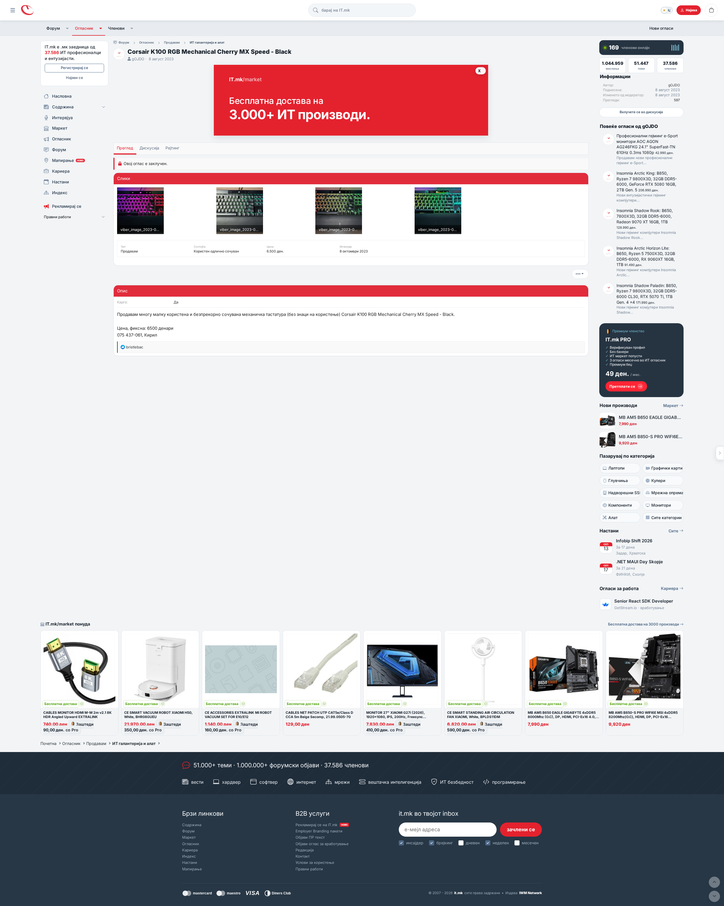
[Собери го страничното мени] (13, 10)
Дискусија (149, 147)
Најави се (74, 77)
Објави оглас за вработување (322, 843)
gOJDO (138, 59)
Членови (116, 28)
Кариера (670, 588)
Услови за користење (315, 862)
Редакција (305, 850)
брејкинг (444, 842)
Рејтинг (172, 147)
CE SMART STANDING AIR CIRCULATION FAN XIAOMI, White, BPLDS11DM (480, 714)
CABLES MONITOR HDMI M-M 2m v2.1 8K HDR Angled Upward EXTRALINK (77, 714)
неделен (501, 842)
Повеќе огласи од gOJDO (629, 126)
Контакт (303, 856)
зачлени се (521, 829)
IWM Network (530, 893)
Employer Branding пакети (319, 831)
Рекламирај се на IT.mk (322, 825)
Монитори (661, 505)
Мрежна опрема (667, 492)
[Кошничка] (711, 10)
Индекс (189, 856)
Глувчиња (618, 480)
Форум (53, 28)
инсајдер (414, 842)
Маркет (671, 405)
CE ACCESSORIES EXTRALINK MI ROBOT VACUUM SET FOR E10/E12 (238, 714)
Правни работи (309, 869)
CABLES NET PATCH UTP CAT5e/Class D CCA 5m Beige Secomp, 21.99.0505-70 (319, 714)
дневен (473, 842)
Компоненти (620, 505)
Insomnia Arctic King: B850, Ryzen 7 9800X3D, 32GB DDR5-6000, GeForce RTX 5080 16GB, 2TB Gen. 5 (647, 181)
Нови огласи (661, 28)
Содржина (191, 825)
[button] (67, 28)
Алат (613, 517)
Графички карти (666, 468)
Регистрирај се (74, 67)
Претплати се (622, 386)
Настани (189, 862)
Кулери (658, 480)
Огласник (84, 28)
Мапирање (192, 869)
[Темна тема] (667, 10)
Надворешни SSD (624, 492)
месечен (530, 842)
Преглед (125, 147)
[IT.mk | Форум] (27, 10)
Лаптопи (616, 468)
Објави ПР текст (310, 837)
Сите (674, 530)
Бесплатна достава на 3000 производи (644, 624)
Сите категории (666, 517)
